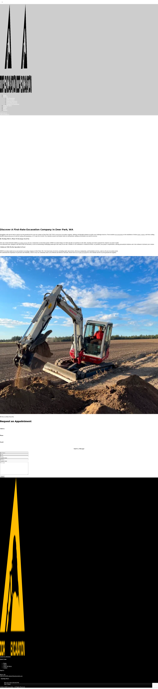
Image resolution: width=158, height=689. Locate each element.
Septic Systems (10, 99)
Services (5, 96)
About (5, 664)
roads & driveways (9, 236)
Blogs (4, 108)
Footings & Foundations (13, 104)
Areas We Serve (7, 105)
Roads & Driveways (12, 101)
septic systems (141, 234)
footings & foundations (26, 236)
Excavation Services (12, 102)
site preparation (119, 234)
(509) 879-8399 (83, 252)
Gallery (5, 107)
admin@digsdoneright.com (7, 446)
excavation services (23, 242)
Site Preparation (11, 98)
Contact (5, 110)
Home (5, 95)
